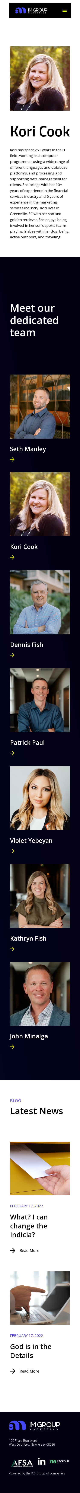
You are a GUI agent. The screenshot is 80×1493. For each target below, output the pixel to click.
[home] (30, 10)
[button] (64, 10)
